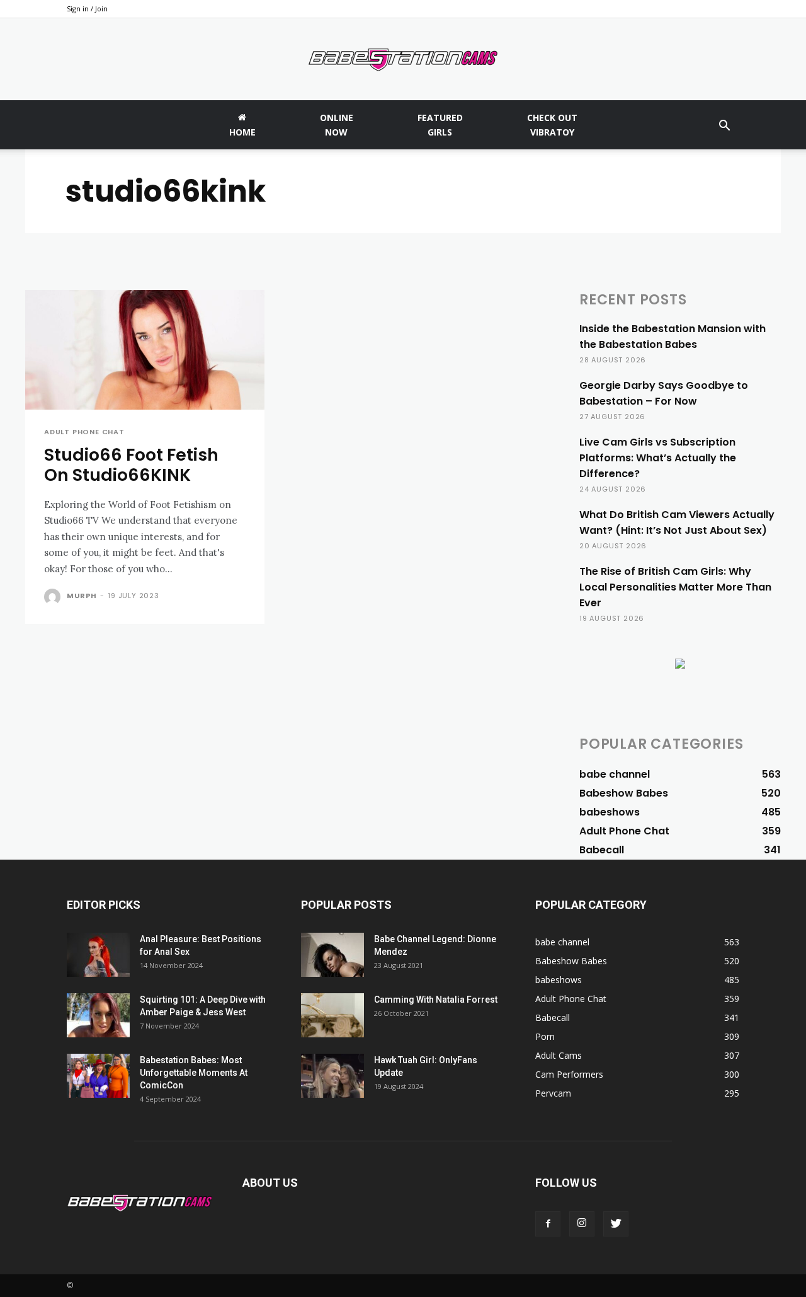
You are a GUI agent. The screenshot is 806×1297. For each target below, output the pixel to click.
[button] (724, 127)
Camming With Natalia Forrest (435, 999)
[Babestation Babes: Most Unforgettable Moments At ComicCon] (98, 1076)
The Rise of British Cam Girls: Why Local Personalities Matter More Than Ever (675, 587)
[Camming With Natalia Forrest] (332, 1015)
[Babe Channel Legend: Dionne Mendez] (332, 955)
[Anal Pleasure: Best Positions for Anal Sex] (98, 955)
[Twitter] (615, 1223)
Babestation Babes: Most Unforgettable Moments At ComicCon (193, 1072)
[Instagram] (581, 1223)
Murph (82, 596)
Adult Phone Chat (84, 432)
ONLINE (336, 125)
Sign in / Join (87, 8)
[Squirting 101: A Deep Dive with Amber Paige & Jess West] (98, 1015)
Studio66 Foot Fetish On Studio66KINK (131, 465)
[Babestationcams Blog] (403, 60)
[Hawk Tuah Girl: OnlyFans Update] (332, 1076)
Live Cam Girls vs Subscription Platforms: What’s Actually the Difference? (657, 458)
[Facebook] (547, 1223)
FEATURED (440, 125)
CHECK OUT (552, 125)
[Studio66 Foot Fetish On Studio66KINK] (144, 350)
